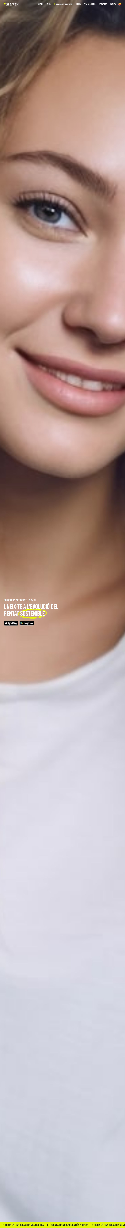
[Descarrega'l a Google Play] (26, 623)
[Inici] (12, 4)
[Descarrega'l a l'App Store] (11, 623)
